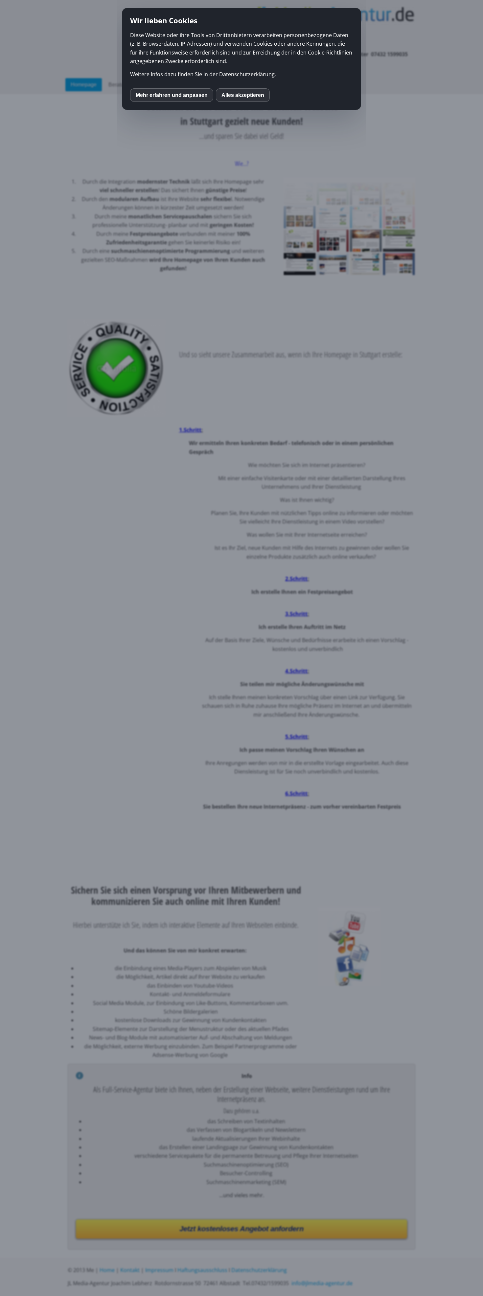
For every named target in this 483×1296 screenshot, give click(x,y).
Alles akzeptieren (242, 95)
